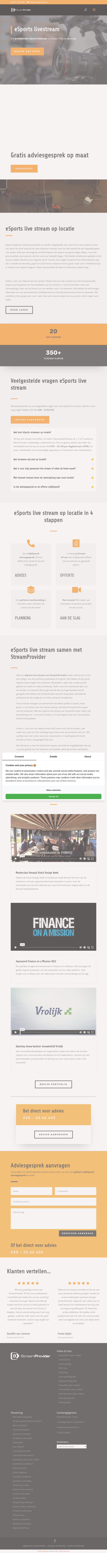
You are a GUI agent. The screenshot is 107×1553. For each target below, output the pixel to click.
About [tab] (87, 756)
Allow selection (53, 790)
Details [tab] (53, 756)
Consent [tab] (19, 756)
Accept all (53, 796)
